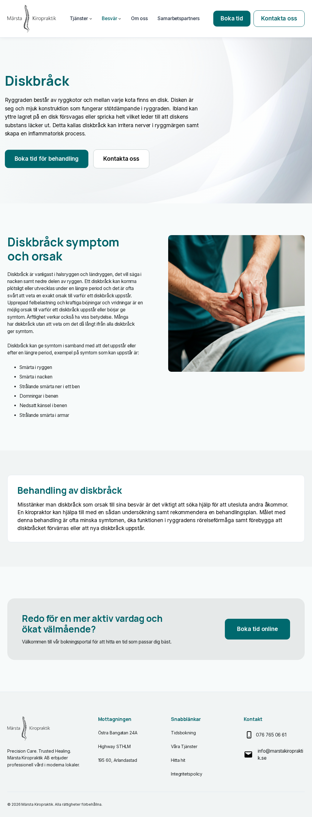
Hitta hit (178, 760)
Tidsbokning (183, 732)
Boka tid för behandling (47, 158)
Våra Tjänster (184, 746)
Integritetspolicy (186, 773)
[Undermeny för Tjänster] (90, 18)
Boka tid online (257, 628)
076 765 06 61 (271, 735)
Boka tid (232, 18)
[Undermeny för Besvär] (119, 18)
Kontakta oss (279, 18)
